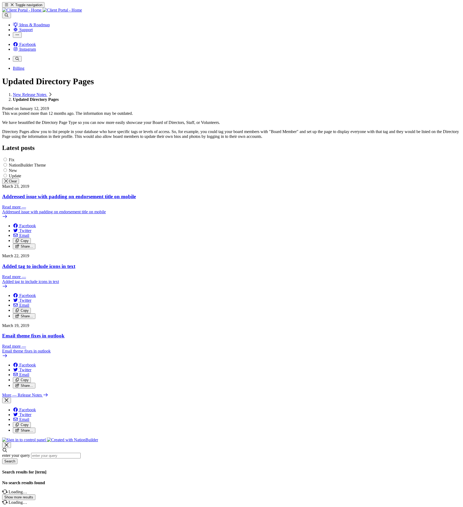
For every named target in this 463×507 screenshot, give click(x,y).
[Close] (6, 400)
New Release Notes (30, 94)
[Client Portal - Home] (42, 10)
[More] (17, 35)
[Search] (6, 15)
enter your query (16, 455)
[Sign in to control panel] (24, 440)
